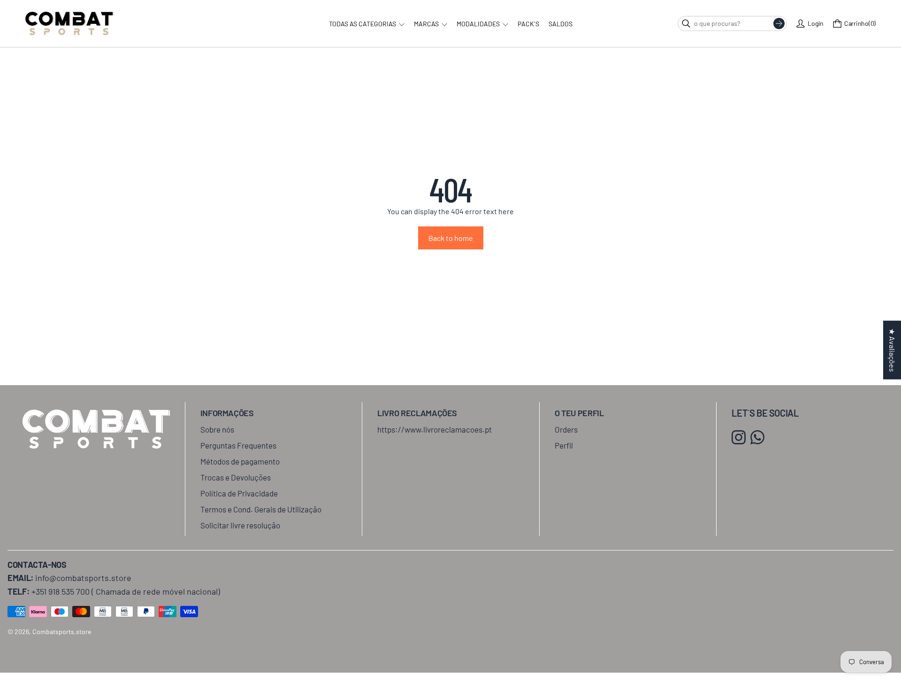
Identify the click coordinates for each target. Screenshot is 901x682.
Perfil (564, 445)
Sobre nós (217, 429)
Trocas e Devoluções (235, 477)
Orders (566, 429)
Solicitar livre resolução (240, 525)
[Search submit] (779, 23)
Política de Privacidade (239, 493)
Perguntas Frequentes (238, 445)
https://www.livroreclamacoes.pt (434, 429)
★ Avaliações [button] (892, 350)
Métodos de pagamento (240, 461)
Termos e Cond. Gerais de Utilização (260, 509)
